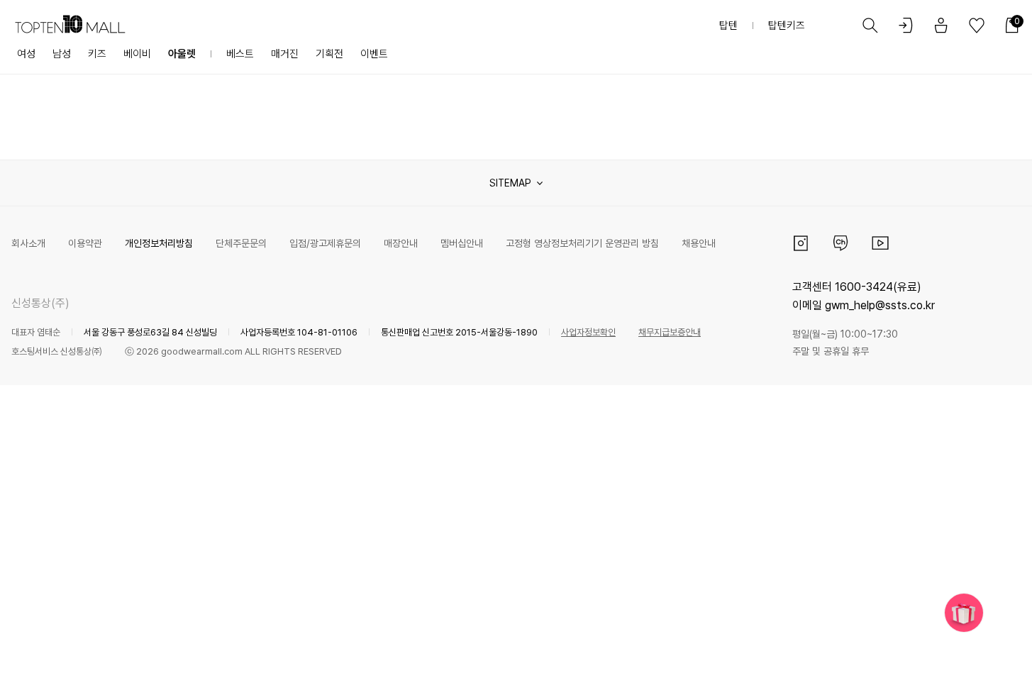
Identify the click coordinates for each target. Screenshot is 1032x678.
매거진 (285, 54)
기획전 (329, 54)
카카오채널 (840, 243)
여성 (26, 54)
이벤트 (374, 54)
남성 (61, 54)
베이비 (137, 54)
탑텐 (728, 25)
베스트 (240, 54)
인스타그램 (800, 243)
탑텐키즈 (786, 25)
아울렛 (182, 54)
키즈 (97, 54)
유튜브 (880, 243)
